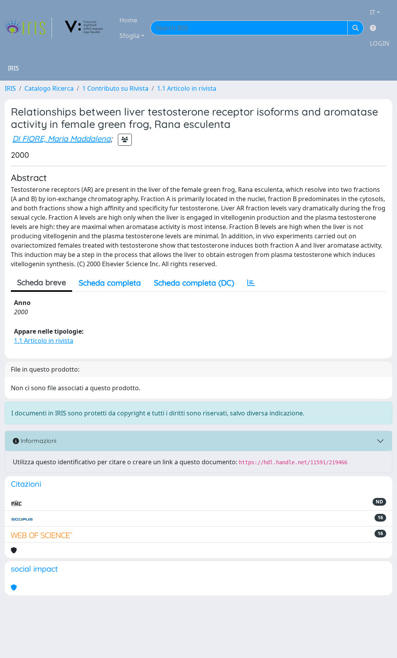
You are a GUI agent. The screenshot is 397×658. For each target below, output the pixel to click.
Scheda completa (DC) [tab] (194, 283)
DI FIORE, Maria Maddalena (61, 138)
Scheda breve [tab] (41, 282)
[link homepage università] (84, 27)
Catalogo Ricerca (49, 88)
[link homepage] (28, 27)
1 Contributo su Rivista (115, 88)
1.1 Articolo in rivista (186, 88)
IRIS (10, 88)
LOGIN (379, 43)
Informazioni (37, 440)
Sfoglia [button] (129, 35)
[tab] (251, 283)
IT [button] (372, 12)
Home (128, 20)
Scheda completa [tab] (110, 283)
